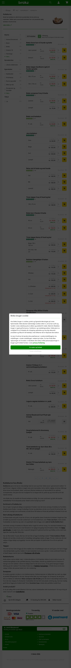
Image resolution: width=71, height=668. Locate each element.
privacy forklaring (39, 343)
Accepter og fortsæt (35, 347)
